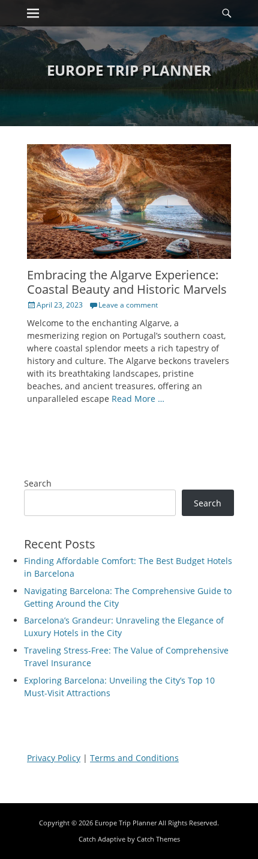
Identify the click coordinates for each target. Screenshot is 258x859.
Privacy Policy (53, 757)
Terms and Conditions (134, 757)
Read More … (138, 398)
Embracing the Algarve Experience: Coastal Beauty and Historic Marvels (127, 282)
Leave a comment (128, 305)
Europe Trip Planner (129, 70)
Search (38, 483)
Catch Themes (158, 838)
